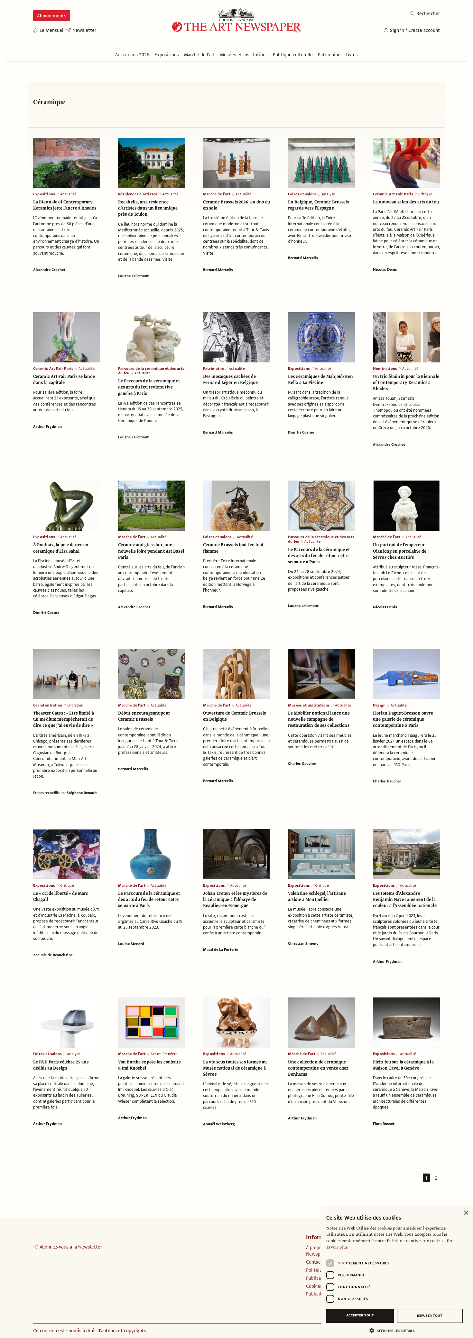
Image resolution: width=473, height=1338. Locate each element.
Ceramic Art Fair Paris (393, 194)
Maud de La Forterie (220, 949)
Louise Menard (131, 943)
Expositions (44, 194)
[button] (394, 1330)
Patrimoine (213, 368)
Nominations (385, 368)
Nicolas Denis (385, 269)
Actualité (68, 194)
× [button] (465, 1213)
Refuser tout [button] (429, 1315)
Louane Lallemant (133, 275)
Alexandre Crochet (49, 269)
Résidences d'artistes (137, 194)
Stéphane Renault (82, 792)
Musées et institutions (309, 705)
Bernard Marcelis (218, 269)
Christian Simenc (303, 943)
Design (379, 705)
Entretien (75, 705)
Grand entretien (47, 705)
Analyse (328, 194)
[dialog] (397, 1272)
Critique (425, 194)
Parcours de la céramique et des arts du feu (151, 371)
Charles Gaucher (302, 763)
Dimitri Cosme (301, 432)
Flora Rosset (383, 1123)
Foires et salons (302, 194)
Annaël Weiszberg (219, 1124)
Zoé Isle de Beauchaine (53, 955)
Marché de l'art (216, 194)
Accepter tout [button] (360, 1315)
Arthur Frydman (47, 426)
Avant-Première (164, 1053)
